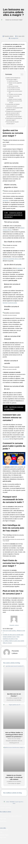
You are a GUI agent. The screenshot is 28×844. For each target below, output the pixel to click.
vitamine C (20, 268)
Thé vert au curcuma (13, 86)
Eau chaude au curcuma (14, 87)
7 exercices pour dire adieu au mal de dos (11, 816)
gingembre (5, 200)
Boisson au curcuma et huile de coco (15, 101)
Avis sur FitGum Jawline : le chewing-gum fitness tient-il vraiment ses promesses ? (14, 734)
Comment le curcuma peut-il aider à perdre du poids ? (14, 108)
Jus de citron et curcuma (14, 89)
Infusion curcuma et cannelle (15, 99)
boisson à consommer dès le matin (12, 258)
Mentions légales (4, 835)
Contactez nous (4, 829)
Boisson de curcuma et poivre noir (15, 92)
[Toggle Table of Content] (21, 74)
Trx (1, 813)
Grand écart (3, 821)
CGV (1, 832)
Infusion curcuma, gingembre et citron (15, 83)
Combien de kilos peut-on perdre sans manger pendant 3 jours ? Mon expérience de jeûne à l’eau (13, 636)
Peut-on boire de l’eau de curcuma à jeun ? (12, 122)
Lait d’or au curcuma (13, 81)
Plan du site (3, 837)
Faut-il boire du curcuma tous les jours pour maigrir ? (14, 119)
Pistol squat (3, 818)
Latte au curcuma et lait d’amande (14, 96)
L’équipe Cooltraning (5, 807)
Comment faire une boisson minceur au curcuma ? (13, 105)
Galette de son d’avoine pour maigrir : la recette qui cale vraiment (14, 777)
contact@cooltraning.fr (6, 805)
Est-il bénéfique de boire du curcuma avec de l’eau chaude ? (14, 115)
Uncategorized (14, 38)
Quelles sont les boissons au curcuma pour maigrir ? (13, 78)
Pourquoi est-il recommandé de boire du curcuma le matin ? (13, 112)
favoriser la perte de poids (10, 302)
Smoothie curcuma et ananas (15, 94)
